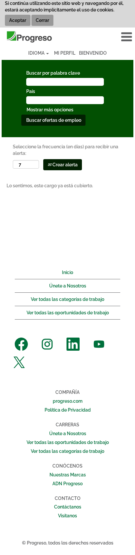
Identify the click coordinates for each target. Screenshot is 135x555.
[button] (112, 37)
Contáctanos (67, 506)
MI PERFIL (64, 53)
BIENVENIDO (93, 53)
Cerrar (42, 20)
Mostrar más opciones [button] (50, 109)
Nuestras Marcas (67, 474)
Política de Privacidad (68, 410)
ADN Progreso (67, 483)
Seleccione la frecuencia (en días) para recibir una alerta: (65, 150)
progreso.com (68, 401)
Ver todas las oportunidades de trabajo (68, 312)
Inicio (67, 272)
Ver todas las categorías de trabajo (67, 299)
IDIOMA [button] (37, 53)
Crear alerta (64, 164)
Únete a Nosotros (67, 285)
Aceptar (17, 20)
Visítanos (67, 515)
